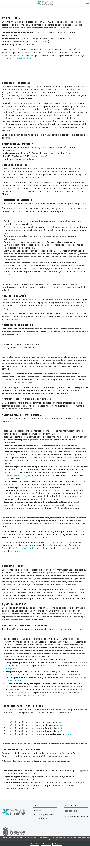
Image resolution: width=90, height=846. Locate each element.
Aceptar (57, 844)
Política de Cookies (22, 58)
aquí (60, 722)
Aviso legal (38, 811)
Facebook (10, 695)
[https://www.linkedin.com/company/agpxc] (70, 811)
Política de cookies (42, 818)
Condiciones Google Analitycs (73, 677)
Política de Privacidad (12, 55)
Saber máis (34, 844)
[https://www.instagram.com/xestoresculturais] (75, 811)
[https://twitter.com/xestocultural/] (66, 811)
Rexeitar (45, 844)
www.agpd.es (29, 548)
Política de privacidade (44, 814)
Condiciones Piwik (14, 680)
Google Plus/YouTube (34, 695)
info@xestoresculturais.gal (16, 475)
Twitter (19, 695)
